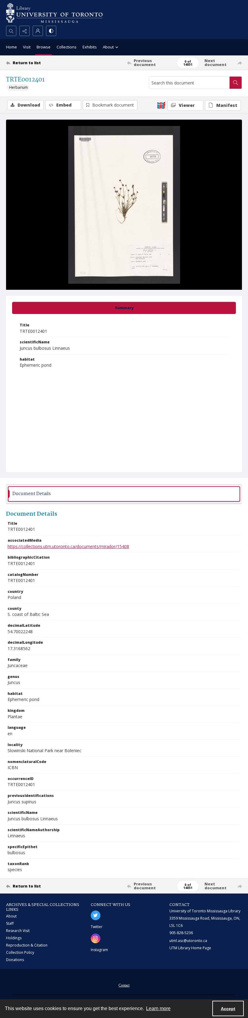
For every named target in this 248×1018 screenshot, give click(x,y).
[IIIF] (161, 105)
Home (11, 47)
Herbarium (18, 87)
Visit (27, 47)
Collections (67, 47)
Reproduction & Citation (26, 945)
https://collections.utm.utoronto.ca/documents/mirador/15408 (68, 546)
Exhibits (90, 47)
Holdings (13, 937)
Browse (44, 47)
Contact (124, 985)
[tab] (124, 308)
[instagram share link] (95, 938)
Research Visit (18, 930)
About (11, 916)
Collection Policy (20, 952)
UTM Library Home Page (190, 947)
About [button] (108, 47)
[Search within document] (236, 83)
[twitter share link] (95, 915)
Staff (10, 923)
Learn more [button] (158, 1008)
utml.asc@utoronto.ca (188, 940)
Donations (15, 959)
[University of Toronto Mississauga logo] (54, 13)
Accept (228, 1008)
